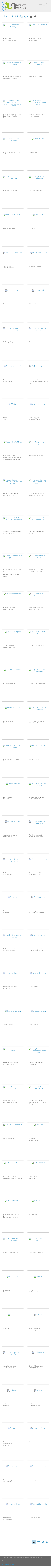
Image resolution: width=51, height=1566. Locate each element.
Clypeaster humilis (8, 1064)
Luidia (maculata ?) (34, 874)
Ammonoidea (33, 40)
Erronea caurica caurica (36, 342)
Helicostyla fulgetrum (9, 342)
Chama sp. (6, 1445)
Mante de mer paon (9, 1176)
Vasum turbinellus (34, 1442)
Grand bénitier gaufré (10, 1366)
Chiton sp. (6, 1328)
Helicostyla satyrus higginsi (37, 645)
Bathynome (6, 1290)
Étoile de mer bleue (35, 380)
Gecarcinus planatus (9, 1138)
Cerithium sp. (33, 152)
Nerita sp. (32, 228)
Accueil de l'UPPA (8, 1564)
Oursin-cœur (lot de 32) (36, 949)
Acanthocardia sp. (34, 759)
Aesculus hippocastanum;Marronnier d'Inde (11, 574)
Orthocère (6, 1404)
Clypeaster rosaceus (9, 950)
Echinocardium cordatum (36, 950)
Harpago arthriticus (9, 647)
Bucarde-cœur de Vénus (36, 797)
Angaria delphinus (34, 986)
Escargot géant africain (10, 986)
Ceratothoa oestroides (36, 1252)
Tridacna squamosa (8, 1368)
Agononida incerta (34, 1518)
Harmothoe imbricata (35, 190)
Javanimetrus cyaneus (35, 571)
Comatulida (6, 912)
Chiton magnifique (34, 1328)
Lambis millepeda (34, 609)
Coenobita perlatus (34, 1480)
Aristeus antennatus (9, 1481)
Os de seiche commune (36, 1366)
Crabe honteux (7, 1518)
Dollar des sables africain (10, 1062)
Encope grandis (33, 1024)
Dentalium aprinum (34, 1292)
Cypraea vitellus (7, 761)
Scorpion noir (33, 1214)
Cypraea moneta (8, 381)
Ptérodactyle (7, 38)
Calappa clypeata (8, 1519)
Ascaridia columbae (34, 419)
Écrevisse (32, 1138)
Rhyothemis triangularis (36, 455)
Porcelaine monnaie (9, 380)
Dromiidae (32, 1178)
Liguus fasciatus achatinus (37, 683)
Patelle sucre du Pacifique (36, 721)
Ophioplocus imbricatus (10, 1102)
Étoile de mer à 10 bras (36, 873)
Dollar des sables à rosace (11, 949)
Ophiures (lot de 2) (9, 1100)
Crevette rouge (8, 1480)
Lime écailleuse (8, 797)
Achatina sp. (7, 988)
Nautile (31, 1404)
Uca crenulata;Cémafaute (10, 1217)
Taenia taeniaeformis (9, 268)
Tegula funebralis (8, 1024)
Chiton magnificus (34, 1330)
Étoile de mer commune (10, 873)
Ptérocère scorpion (9, 607)
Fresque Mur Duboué (35, 76)
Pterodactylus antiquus (10, 40)
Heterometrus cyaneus (36, 569)
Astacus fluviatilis (34, 1140)
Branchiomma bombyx (10, 190)
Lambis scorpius (8, 609)
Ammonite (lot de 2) (35, 38)
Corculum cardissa (34, 799)
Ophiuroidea (32, 1064)
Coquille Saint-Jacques (10, 835)
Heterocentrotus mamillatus (37, 912)
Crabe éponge (33, 1176)
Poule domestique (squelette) (12, 76)
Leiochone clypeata (35, 266)
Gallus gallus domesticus (10, 78)
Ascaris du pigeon (34, 418)
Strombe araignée (8, 645)
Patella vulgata (7, 723)
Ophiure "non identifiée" (36, 1062)
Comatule (6, 911)
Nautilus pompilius (34, 1405)
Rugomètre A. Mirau (9, 455)
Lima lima (6, 799)
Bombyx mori (33, 1104)
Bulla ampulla (33, 304)
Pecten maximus (8, 836)
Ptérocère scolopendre (36, 607)
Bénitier (5, 418)
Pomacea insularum (9, 683)
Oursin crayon (33, 911)
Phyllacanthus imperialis (36, 836)
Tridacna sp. (6, 419)
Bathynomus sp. (8, 1292)
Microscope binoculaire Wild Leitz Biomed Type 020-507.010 (12, 116)
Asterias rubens (7, 874)
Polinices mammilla (9, 228)
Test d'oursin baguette (35, 835)
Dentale (31, 1290)
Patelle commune (8, 721)
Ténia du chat (7, 266)
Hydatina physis (8, 304)
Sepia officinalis (33, 1368)
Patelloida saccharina (35, 723)
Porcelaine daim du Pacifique (12, 759)
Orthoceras (6, 1405)
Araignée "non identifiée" (11, 1252)
